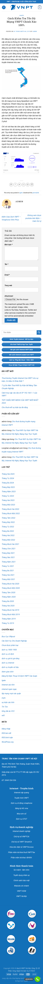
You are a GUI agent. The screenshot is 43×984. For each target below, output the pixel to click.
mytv (4, 698)
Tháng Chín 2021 (8, 549)
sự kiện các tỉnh (8, 702)
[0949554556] (37, 979)
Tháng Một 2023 (8, 505)
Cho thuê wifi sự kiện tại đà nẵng (15, 407)
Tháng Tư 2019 (8, 623)
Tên (6, 264)
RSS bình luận (7, 737)
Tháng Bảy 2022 (8, 522)
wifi (3, 715)
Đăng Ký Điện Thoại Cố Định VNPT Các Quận (19, 676)
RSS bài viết (6, 733)
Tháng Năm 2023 (9, 491)
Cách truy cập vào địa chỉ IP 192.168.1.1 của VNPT (19, 394)
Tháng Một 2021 (8, 579)
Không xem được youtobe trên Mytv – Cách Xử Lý (33, 218)
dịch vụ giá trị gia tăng (10, 658)
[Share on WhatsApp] (11, 184)
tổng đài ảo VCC (8, 711)
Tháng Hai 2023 (8, 500)
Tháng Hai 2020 (8, 606)
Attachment (9, 296)
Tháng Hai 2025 (8, 474)
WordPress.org (8, 742)
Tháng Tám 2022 (8, 518)
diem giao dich (8, 672)
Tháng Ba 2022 (8, 531)
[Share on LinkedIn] (32, 184)
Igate (21, 15)
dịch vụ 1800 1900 (9, 650)
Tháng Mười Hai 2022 (10, 509)
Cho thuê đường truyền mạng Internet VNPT (21, 450)
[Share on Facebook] (15, 184)
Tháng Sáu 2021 (8, 557)
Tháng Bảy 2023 (8, 487)
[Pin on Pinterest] (28, 184)
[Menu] (4, 7)
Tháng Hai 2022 (8, 535)
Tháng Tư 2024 (8, 478)
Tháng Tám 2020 (8, 592)
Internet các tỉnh (8, 685)
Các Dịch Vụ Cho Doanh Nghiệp (14, 641)
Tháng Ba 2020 (8, 601)
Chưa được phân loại (10, 645)
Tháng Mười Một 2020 (11, 588)
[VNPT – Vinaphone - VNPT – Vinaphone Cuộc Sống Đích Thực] (21, 7)
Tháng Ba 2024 (8, 483)
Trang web (8, 285)
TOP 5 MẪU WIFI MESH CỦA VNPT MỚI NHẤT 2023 (20, 401)
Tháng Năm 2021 (9, 562)
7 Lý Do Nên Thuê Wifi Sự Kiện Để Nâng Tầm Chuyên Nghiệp (19, 386)
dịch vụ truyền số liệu (10, 667)
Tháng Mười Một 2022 (11, 513)
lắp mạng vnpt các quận (11, 693)
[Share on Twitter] (19, 184)
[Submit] (39, 332)
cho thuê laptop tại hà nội (18, 978)
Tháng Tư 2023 (8, 496)
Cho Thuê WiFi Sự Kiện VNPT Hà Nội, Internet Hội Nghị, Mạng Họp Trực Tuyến (20, 432)
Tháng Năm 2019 (9, 619)
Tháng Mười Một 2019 (11, 614)
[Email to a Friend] (23, 184)
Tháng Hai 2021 (8, 575)
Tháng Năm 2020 (9, 597)
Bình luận (8, 245)
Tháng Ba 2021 (8, 570)
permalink (36, 193)
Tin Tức (5, 707)
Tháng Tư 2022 (8, 527)
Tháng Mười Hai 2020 (10, 584)
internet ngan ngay (9, 689)
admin (35, 31)
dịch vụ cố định (8, 654)
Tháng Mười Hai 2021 (10, 544)
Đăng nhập (6, 729)
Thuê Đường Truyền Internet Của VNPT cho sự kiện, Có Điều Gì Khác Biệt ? (20, 379)
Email (7, 275)
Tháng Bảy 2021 (8, 553)
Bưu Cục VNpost (8, 636)
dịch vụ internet (8, 663)
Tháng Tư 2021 (8, 566)
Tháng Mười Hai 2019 (10, 610)
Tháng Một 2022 (8, 540)
